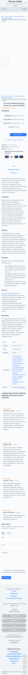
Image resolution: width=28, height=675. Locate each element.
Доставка (14, 596)
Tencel (15, 293)
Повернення (14, 593)
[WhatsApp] (25, 662)
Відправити (6, 577)
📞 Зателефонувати (14, 616)
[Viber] (25, 667)
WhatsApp (14, 630)
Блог (14, 663)
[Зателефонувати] (25, 656)
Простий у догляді (17, 371)
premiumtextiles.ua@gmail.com (14, 636)
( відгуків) (13, 108)
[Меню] (25, 3)
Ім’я (3, 537)
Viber (14, 625)
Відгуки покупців (14, 658)
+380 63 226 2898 (14, 611)
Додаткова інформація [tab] (14, 169)
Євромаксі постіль (14, 146)
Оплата (14, 591)
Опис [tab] (14, 166)
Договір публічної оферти (14, 598)
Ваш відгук (5, 552)
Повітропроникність (17, 369)
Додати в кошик (18, 134)
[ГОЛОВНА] (2, 16)
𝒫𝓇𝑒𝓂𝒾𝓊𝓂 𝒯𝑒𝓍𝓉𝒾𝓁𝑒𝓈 (15, 1)
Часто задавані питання (14, 654)
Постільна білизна (7, 293)
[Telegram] (25, 672)
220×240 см (15, 387)
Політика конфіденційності (14, 656)
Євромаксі (22, 387)
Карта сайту (14, 661)
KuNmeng (8, 148)
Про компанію (14, 651)
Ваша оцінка (4, 533)
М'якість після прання (18, 363)
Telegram (14, 620)
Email (3, 545)
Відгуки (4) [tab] (14, 172)
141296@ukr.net (14, 642)
